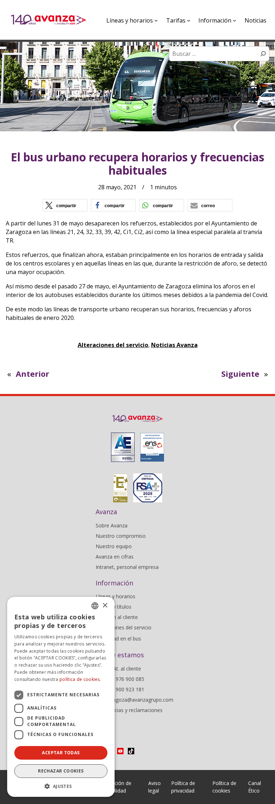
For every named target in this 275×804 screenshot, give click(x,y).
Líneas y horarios (115, 596)
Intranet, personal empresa (127, 567)
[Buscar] (263, 53)
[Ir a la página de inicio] (48, 20)
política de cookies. (80, 679)
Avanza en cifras (115, 556)
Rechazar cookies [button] (60, 771)
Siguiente (240, 373)
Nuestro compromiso (121, 535)
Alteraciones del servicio (113, 345)
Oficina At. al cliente (118, 668)
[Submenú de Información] (234, 20)
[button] (65, 205)
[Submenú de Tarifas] (188, 20)
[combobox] (94, 605)
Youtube (120, 751)
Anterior (32, 373)
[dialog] (61, 697)
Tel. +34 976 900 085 (120, 679)
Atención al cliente (117, 617)
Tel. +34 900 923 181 (120, 689)
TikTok (131, 751)
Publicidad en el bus (118, 638)
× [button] (104, 605)
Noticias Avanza (174, 345)
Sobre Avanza (111, 525)
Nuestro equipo (114, 546)
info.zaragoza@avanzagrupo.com (134, 699)
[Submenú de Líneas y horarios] (156, 20)
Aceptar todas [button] (60, 753)
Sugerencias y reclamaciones (129, 710)
